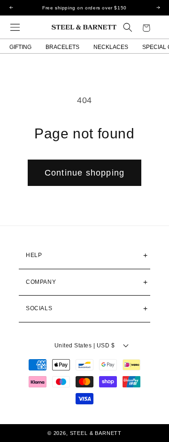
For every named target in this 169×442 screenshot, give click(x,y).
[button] (15, 27)
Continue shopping (84, 172)
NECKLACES (110, 47)
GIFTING (20, 47)
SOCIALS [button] (39, 308)
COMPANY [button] (41, 282)
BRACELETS (62, 47)
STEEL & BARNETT (96, 433)
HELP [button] (34, 255)
